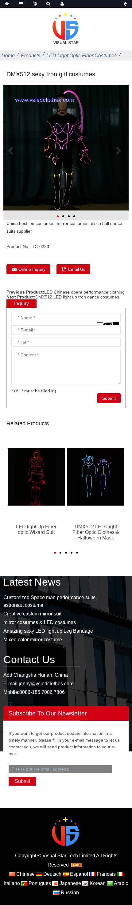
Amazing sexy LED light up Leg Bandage (48, 631)
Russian (69, 892)
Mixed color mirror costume (32, 639)
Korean (97, 883)
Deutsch (51, 874)
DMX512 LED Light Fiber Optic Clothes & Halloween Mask (95, 532)
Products (30, 55)
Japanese (69, 883)
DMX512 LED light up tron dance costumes (77, 296)
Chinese (25, 874)
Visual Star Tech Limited (68, 855)
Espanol (78, 874)
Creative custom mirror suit (32, 613)
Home (8, 55)
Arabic (120, 883)
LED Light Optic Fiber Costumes (81, 55)
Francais (105, 874)
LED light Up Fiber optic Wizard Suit (36, 529)
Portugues (39, 883)
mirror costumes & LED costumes (39, 622)
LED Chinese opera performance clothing (84, 292)
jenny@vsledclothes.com (46, 683)
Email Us (76, 269)
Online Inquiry (31, 269)
